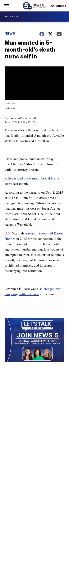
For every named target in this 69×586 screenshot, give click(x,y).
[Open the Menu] (6, 6)
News (10, 33)
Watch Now (58, 6)
